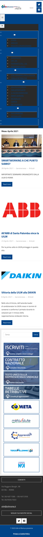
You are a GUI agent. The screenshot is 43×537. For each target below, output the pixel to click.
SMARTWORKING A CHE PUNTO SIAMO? (19, 162)
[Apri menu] (2, 17)
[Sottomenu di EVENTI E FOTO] (18, 108)
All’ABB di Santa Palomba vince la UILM (20, 234)
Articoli (32, 168)
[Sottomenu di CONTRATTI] (15, 70)
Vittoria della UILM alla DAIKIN (18, 292)
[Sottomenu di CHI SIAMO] (14, 34)
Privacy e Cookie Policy (21, 533)
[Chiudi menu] (2, 26)
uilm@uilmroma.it (8, 506)
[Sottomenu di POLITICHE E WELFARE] (23, 82)
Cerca (36, 334)
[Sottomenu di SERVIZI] (12, 52)
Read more (7, 184)
